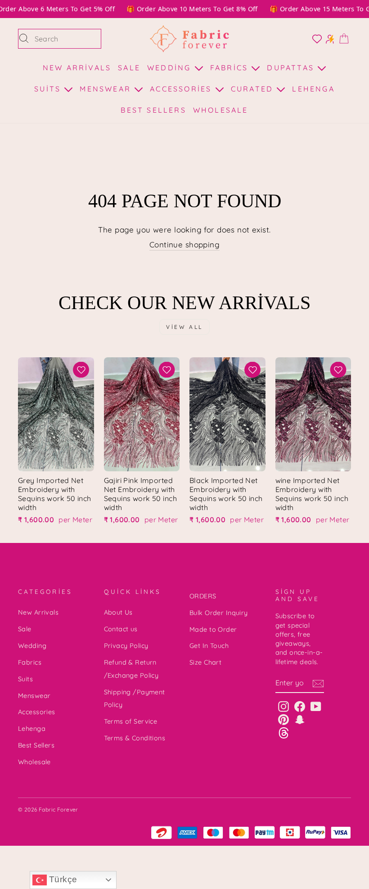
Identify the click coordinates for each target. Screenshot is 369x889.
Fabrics (231, 67)
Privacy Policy (126, 646)
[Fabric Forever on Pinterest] (283, 719)
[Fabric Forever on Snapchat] (299, 719)
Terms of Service (131, 721)
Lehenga (313, 88)
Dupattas (292, 67)
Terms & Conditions (135, 738)
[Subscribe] (318, 683)
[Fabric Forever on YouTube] (315, 706)
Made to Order (213, 629)
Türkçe (62, 879)
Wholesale (220, 109)
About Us (118, 612)
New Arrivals (77, 67)
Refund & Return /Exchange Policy (131, 668)
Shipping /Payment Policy (134, 698)
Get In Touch (209, 646)
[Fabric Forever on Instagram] (283, 706)
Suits (49, 88)
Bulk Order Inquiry (218, 613)
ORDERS (202, 596)
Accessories (182, 88)
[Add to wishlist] (81, 370)
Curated (254, 88)
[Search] (24, 38)
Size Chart (205, 662)
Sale (129, 67)
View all (184, 327)
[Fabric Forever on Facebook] (299, 706)
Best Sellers (153, 109)
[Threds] (283, 732)
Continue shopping (184, 244)
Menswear (107, 88)
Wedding (170, 67)
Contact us (121, 629)
